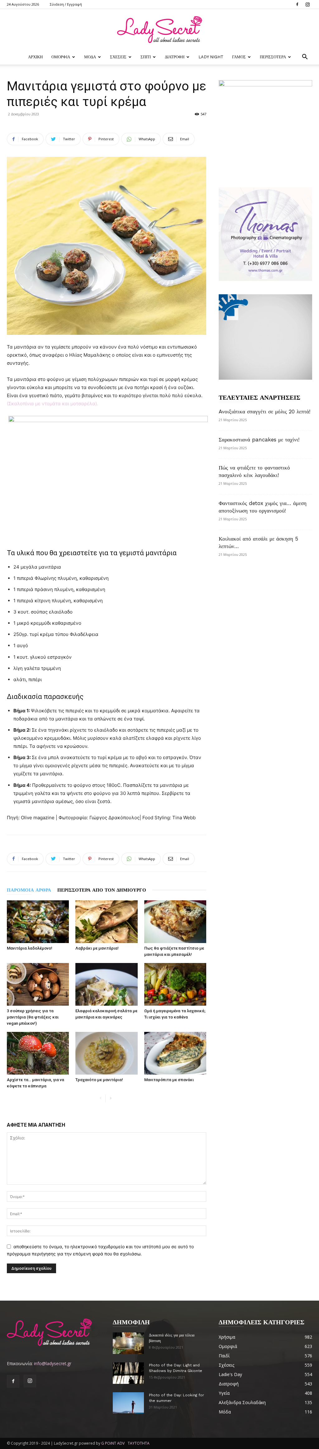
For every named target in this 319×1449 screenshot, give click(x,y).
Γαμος (239, 57)
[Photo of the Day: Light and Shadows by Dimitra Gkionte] (128, 1373)
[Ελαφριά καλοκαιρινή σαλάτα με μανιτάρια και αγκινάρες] (106, 984)
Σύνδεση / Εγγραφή (66, 4)
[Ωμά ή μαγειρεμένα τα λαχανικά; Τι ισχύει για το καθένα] (175, 984)
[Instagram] (307, 4)
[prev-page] (100, 1098)
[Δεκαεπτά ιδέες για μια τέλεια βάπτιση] (128, 1343)
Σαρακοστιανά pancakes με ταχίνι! (259, 439)
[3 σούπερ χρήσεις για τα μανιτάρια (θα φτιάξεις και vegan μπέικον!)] (38, 984)
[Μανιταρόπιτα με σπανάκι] (175, 1053)
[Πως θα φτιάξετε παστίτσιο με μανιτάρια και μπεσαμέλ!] (175, 921)
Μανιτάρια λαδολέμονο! (29, 948)
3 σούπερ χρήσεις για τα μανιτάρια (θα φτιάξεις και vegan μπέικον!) (33, 1017)
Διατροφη (174, 57)
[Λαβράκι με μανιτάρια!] (106, 921)
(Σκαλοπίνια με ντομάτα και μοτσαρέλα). (52, 404)
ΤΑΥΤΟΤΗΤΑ (139, 1443)
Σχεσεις (118, 57)
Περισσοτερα (273, 57)
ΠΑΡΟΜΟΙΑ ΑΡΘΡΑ (29, 890)
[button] (304, 57)
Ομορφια (60, 57)
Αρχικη (35, 57)
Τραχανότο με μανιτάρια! (99, 1079)
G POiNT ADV (113, 1443)
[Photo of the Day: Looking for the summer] (128, 1403)
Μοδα (90, 57)
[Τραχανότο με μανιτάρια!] (106, 1053)
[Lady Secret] (159, 29)
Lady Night (210, 57)
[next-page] (110, 1098)
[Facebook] (297, 4)
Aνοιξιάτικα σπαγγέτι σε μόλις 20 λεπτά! (264, 411)
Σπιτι (145, 57)
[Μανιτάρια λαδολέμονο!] (38, 921)
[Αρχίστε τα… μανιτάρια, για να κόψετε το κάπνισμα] (38, 1053)
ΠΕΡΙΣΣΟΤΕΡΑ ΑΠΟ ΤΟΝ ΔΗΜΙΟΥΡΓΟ (101, 890)
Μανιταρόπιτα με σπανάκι (169, 1079)
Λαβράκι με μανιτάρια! (97, 948)
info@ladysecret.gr (52, 1363)
